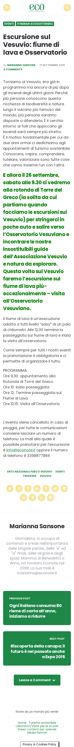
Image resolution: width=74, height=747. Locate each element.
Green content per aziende (37, 729)
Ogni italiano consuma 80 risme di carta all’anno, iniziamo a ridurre (35, 611)
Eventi (9, 23)
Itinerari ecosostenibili (35, 23)
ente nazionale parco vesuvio (29, 471)
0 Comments (12, 69)
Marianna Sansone (21, 65)
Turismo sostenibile (42, 723)
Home (22, 723)
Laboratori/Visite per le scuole (37, 726)
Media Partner (37, 733)
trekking (29, 476)
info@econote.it (20, 450)
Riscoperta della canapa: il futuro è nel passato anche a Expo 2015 (38, 651)
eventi (60, 471)
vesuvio (45, 476)
